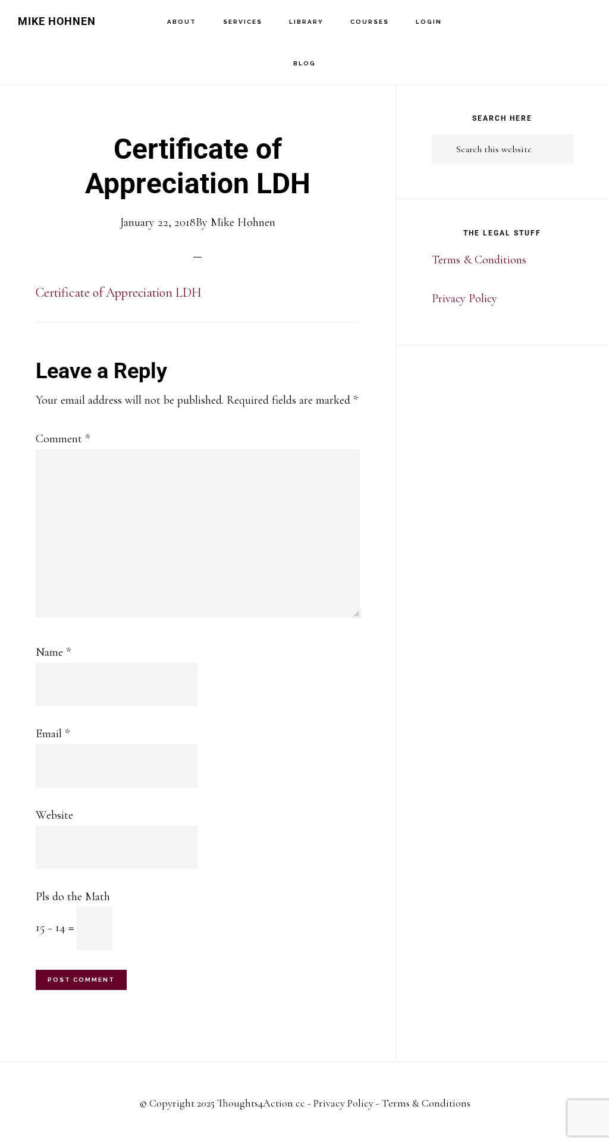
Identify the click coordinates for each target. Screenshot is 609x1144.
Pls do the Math (73, 897)
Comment (63, 439)
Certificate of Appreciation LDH (119, 292)
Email (53, 734)
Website (54, 815)
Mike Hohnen (57, 21)
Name (53, 652)
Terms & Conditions (479, 260)
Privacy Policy (464, 298)
